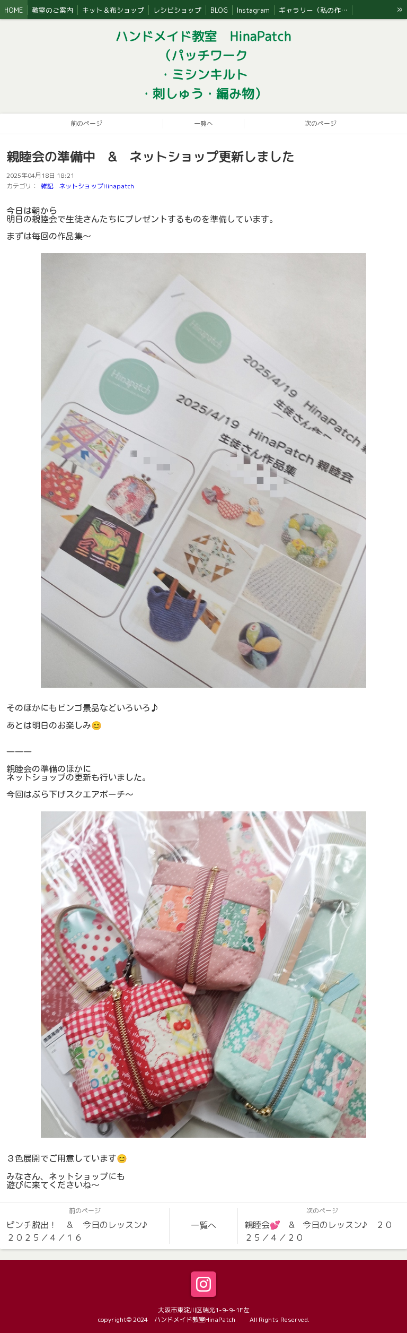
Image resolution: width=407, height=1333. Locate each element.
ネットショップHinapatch (96, 186)
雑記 (47, 186)
